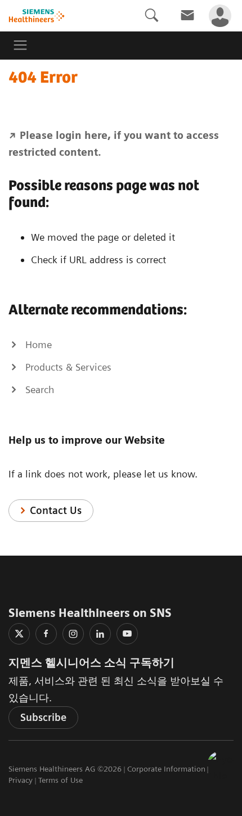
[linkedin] (100, 633)
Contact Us (56, 510)
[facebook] (46, 633)
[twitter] (19, 633)
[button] (221, 765)
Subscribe (43, 717)
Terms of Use (60, 780)
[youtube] (127, 633)
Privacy (20, 780)
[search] (151, 15)
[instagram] (73, 633)
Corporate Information (166, 768)
